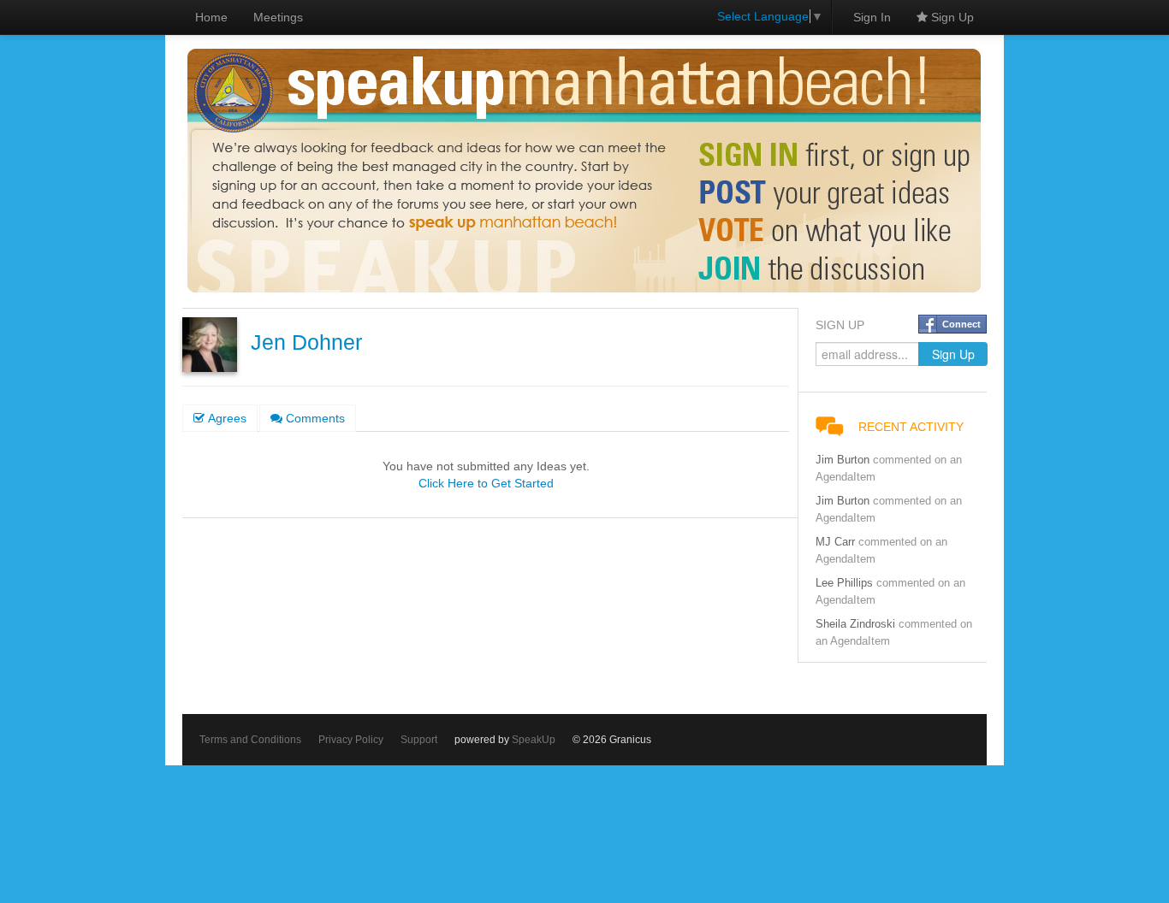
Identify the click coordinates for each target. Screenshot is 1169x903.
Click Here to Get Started (486, 483)
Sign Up (951, 17)
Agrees (225, 418)
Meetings (278, 17)
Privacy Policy (350, 740)
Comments (313, 418)
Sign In (872, 17)
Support (419, 740)
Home (211, 17)
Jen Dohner (306, 342)
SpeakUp (533, 740)
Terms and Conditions (250, 740)
